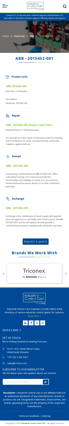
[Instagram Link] (42, 322)
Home (5, 36)
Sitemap (46, 415)
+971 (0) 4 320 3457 (17, 357)
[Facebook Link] (31, 322)
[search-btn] (65, 6)
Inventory (19, 36)
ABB (32, 36)
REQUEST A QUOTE (35, 241)
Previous (3, 273)
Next (65, 273)
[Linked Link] (25, 322)
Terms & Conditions (29, 415)
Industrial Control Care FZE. (33, 423)
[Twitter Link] (36, 322)
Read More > (34, 316)
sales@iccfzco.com (17, 363)
